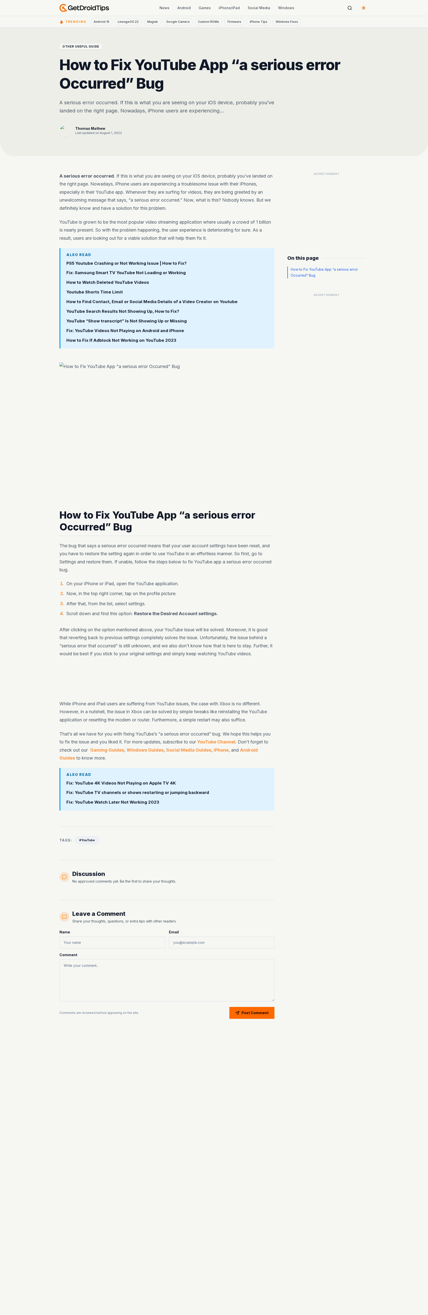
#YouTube (87, 840)
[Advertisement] (167, 679)
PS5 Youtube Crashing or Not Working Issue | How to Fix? (126, 263)
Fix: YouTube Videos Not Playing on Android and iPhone (125, 330)
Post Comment (254, 1013)
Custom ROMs (208, 22)
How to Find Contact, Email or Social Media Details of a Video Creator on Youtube (152, 301)
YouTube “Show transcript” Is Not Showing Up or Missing (126, 320)
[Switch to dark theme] (364, 8)
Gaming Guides (107, 749)
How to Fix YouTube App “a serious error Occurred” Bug (324, 272)
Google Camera (177, 22)
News (164, 8)
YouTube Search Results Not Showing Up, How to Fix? (123, 311)
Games (205, 8)
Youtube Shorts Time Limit (94, 291)
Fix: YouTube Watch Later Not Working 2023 (112, 802)
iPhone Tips (258, 22)
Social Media (259, 8)
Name (64, 932)
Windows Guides (145, 749)
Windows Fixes (287, 22)
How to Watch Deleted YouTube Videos (107, 282)
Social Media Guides (188, 749)
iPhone (221, 749)
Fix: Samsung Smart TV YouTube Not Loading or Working (126, 272)
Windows (286, 8)
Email (174, 932)
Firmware (234, 22)
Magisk (152, 22)
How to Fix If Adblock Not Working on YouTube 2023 (121, 340)
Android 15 (101, 22)
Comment (68, 955)
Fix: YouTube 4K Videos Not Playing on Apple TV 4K (121, 783)
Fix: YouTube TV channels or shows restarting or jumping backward (137, 792)
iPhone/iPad (229, 8)
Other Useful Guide (80, 46)
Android (184, 8)
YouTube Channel (216, 741)
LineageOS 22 (128, 22)
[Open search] (350, 8)
